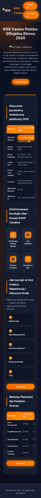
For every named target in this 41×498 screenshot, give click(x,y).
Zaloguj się (29, 6)
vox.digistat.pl (27, 138)
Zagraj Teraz (20, 82)
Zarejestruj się (31, 14)
